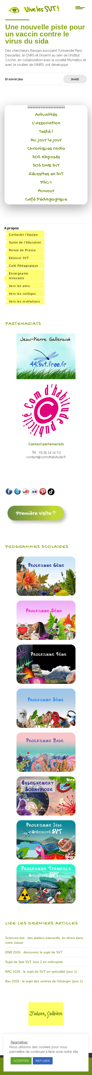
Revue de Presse (22, 250)
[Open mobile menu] (80, 7)
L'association (46, 123)
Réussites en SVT (46, 174)
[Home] (33, 13)
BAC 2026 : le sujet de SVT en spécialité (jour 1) (41, 971)
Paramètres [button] (19, 1042)
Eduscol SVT (19, 258)
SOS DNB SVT (46, 166)
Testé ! (46, 132)
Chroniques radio (46, 149)
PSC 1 (46, 182)
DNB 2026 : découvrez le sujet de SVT (34, 952)
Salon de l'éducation (25, 242)
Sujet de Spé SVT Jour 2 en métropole (34, 962)
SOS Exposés (46, 157)
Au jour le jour (46, 140)
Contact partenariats (46, 444)
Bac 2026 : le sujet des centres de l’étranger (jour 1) (44, 981)
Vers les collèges (22, 293)
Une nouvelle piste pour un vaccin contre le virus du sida (45, 34)
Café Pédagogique (46, 199)
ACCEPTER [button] (21, 1061)
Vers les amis (19, 286)
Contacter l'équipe (23, 234)
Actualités (46, 115)
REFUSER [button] (43, 1061)
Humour (46, 191)
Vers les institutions (24, 301)
